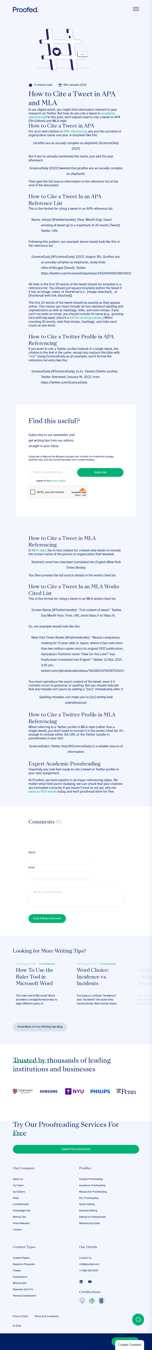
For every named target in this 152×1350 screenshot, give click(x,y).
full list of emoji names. (86, 318)
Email (31, 867)
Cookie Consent (129, 1345)
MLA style (39, 550)
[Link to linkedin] (81, 1282)
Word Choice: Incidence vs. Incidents (93, 977)
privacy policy (58, 481)
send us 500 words (42, 791)
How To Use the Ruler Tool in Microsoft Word (34, 977)
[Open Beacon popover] (138, 1319)
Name (31, 852)
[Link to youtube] (90, 1282)
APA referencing (75, 131)
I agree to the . (51, 481)
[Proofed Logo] (25, 9)
